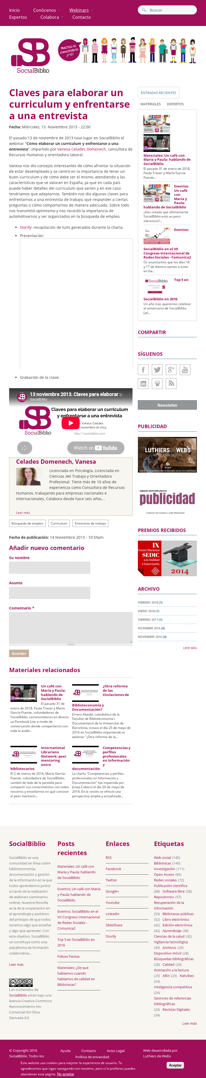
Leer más (23, 512)
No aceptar (65, 1074)
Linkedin (143, 383)
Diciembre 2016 (149, 628)
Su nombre (19, 557)
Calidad (168, 964)
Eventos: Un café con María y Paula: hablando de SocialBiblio (78, 894)
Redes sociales (165, 880)
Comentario (21, 608)
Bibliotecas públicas (178, 913)
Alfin (166, 975)
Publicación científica (170, 885)
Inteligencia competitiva (173, 987)
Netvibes (187, 975)
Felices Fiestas (68, 956)
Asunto (16, 582)
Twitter (157, 369)
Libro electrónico (176, 919)
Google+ (171, 369)
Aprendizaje (172, 930)
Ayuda (65, 1051)
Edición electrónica (177, 925)
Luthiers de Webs (157, 1056)
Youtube (185, 369)
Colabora (50, 17)
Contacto (81, 17)
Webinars (79, 10)
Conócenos (44, 10)
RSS (109, 857)
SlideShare (157, 383)
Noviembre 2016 (150, 637)
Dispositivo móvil (167, 953)
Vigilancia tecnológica (171, 941)
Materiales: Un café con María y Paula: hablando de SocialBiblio (167, 159)
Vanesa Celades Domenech (81, 149)
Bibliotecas (162, 863)
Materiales (151, 104)
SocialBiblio (18, 995)
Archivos (169, 947)
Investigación (164, 868)
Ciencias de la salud (169, 936)
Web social (162, 857)
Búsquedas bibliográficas (174, 958)
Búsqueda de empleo (27, 523)
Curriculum (59, 523)
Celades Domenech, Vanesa (56, 461)
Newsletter (167, 405)
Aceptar (175, 1065)
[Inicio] (30, 72)
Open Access (164, 874)
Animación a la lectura (171, 970)
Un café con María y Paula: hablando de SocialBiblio (53, 692)
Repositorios (164, 896)
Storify (25, 227)
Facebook (143, 369)
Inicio (14, 10)
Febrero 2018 (148, 602)
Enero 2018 (146, 611)
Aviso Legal (115, 1051)
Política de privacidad (92, 1057)
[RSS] (171, 383)
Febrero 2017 (148, 619)
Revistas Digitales (176, 1009)
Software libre (174, 891)
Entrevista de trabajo (90, 523)
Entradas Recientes (158, 92)
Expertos (18, 17)
